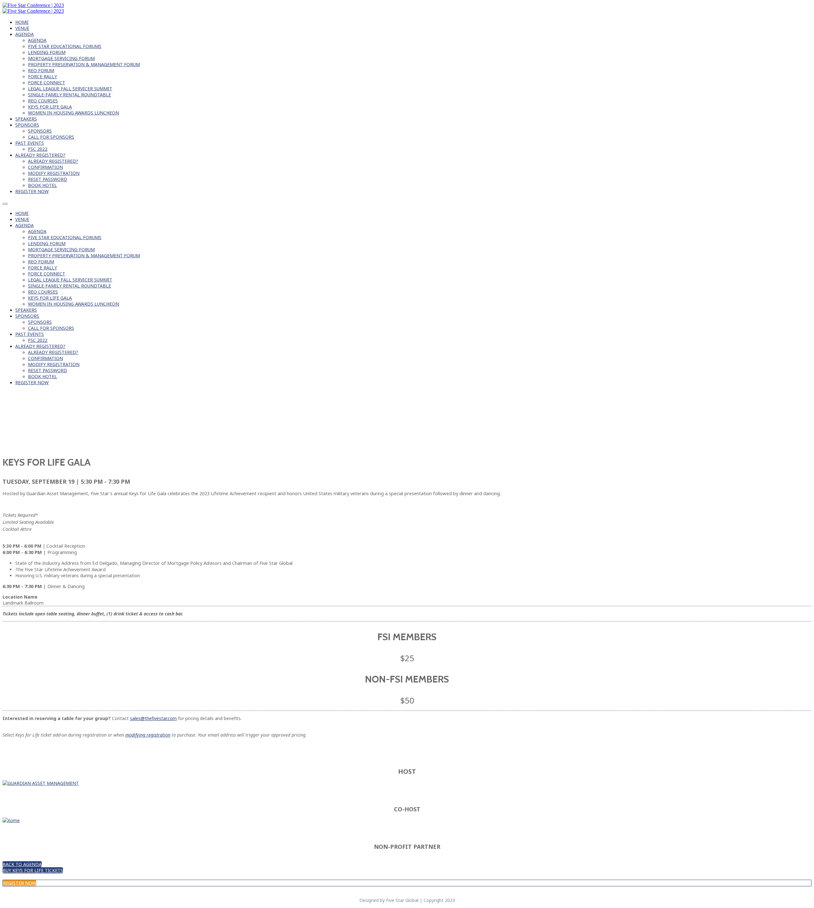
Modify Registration (53, 173)
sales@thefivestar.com (153, 718)
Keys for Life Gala (50, 107)
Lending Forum (47, 52)
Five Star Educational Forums (64, 46)
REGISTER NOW (32, 191)
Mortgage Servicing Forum (61, 58)
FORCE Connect (46, 83)
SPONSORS (27, 125)
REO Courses (43, 101)
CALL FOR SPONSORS (51, 137)
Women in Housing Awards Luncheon (73, 113)
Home (22, 22)
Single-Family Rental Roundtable (69, 95)
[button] (22, 864)
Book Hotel (42, 185)
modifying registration (147, 735)
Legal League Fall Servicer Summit (70, 89)
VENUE (22, 28)
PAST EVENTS (29, 143)
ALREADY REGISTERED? (40, 155)
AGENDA (24, 34)
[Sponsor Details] (41, 783)
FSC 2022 (37, 149)
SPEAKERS (26, 119)
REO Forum (41, 70)
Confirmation (45, 167)
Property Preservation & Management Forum (84, 64)
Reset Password (47, 179)
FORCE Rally (42, 76)
